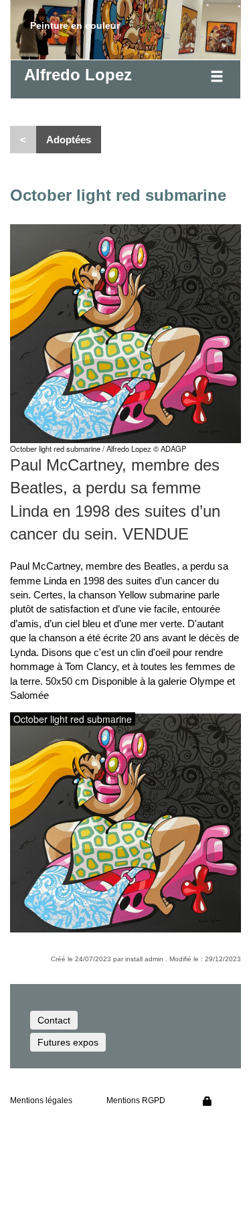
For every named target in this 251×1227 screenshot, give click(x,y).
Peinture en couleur (75, 25)
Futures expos (67, 1042)
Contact (53, 1020)
